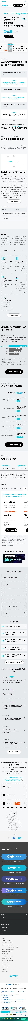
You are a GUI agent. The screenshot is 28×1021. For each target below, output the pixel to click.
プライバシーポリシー (6, 965)
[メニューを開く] (25, 5)
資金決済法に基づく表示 (7, 958)
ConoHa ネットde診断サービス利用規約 (10, 947)
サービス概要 (4, 971)
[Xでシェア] (8, 838)
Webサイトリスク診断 (14, 994)
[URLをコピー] (19, 838)
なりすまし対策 (21, 1001)
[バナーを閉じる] (26, 1010)
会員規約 (4, 938)
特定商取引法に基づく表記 (7, 956)
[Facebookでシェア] (14, 838)
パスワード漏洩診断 (5, 994)
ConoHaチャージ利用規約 (7, 942)
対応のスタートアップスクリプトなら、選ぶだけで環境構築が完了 (14, 98)
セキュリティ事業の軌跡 (5, 1002)
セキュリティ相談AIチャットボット (7, 995)
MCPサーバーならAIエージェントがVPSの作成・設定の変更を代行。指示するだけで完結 (14, 83)
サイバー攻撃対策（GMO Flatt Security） (9, 1001)
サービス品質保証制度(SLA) (7, 960)
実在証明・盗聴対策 (5, 997)
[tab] (4, 148)
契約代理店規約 (5, 954)
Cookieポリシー (5, 967)
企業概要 (4, 969)
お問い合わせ (4, 962)
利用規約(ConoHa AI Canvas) (8, 949)
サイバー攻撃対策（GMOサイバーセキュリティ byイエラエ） (12, 999)
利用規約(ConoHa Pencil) (7, 951)
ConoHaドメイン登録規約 (7, 940)
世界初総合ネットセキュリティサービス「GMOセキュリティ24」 (13, 991)
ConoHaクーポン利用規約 (7, 945)
